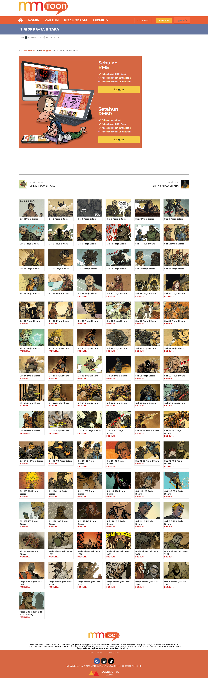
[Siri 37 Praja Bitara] (89, 337)
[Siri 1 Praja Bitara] (31, 208)
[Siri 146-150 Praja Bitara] (118, 510)
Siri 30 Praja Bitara (174, 321)
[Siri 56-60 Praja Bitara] (118, 419)
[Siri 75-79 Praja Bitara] (60, 450)
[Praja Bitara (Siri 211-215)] (147, 570)
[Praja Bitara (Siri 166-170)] (60, 540)
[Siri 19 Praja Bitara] (31, 282)
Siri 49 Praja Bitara (30, 430)
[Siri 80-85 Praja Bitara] (89, 450)
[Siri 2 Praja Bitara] (60, 208)
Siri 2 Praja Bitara (58, 219)
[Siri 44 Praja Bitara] (60, 392)
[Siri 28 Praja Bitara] (118, 310)
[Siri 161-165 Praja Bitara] (31, 540)
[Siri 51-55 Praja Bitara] (89, 419)
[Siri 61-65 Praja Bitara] (147, 419)
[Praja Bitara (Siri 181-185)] (147, 540)
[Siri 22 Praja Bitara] (118, 282)
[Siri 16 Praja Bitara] (118, 257)
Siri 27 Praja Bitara (88, 321)
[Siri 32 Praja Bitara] (60, 337)
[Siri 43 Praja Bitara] (31, 392)
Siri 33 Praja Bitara (116, 348)
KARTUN (52, 20)
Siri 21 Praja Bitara (87, 293)
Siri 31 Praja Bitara (30, 348)
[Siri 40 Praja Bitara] (118, 364)
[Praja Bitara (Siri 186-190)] (176, 540)
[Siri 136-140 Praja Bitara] (60, 510)
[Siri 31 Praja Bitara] (31, 337)
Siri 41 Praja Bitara (145, 375)
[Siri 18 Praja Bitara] (176, 257)
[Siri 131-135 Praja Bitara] (31, 510)
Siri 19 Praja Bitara (30, 293)
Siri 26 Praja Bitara (59, 321)
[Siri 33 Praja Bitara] (118, 337)
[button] (143, 20)
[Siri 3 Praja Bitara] (89, 208)
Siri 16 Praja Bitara (116, 268)
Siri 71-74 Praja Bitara (31, 461)
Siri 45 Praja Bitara (88, 403)
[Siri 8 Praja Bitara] (60, 232)
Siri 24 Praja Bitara (174, 293)
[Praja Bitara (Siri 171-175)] (89, 540)
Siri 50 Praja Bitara (59, 430)
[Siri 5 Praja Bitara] (147, 208)
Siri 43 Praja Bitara (30, 403)
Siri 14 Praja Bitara (59, 268)
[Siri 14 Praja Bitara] (60, 257)
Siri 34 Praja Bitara (145, 348)
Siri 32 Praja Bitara (59, 348)
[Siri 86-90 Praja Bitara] (118, 450)
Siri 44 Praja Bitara (59, 403)
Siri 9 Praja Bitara (87, 243)
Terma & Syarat (96, 653)
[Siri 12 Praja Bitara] (176, 232)
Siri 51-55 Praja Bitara (89, 430)
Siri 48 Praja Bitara (174, 403)
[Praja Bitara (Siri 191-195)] (31, 570)
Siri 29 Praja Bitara (145, 321)
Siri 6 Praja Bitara (173, 219)
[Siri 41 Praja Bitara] (147, 364)
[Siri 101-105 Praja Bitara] (31, 480)
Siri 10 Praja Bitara (116, 243)
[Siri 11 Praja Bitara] (147, 232)
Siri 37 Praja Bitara (88, 348)
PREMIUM (100, 20)
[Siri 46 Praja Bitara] (118, 392)
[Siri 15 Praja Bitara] (89, 257)
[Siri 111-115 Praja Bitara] (89, 480)
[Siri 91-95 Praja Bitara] (147, 450)
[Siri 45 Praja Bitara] (89, 392)
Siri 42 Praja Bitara (174, 375)
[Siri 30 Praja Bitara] (176, 310)
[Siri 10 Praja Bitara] (118, 232)
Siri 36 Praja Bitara (30, 375)
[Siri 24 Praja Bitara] (176, 282)
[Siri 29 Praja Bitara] (147, 310)
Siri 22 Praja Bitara (116, 293)
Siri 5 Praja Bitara (144, 219)
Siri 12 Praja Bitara (174, 243)
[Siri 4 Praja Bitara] (118, 208)
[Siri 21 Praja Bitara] (89, 282)
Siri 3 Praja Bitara (87, 219)
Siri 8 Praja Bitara (58, 243)
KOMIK (33, 20)
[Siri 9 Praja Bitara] (89, 232)
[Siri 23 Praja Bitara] (147, 282)
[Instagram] (104, 661)
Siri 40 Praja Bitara (116, 375)
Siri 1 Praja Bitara (29, 219)
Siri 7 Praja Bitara (29, 243)
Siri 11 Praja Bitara (145, 243)
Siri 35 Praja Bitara (174, 348)
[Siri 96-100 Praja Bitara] (176, 450)
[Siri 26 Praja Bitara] (60, 310)
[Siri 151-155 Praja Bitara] (147, 510)
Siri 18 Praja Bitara (174, 268)
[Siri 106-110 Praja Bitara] (60, 480)
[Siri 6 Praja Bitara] (176, 208)
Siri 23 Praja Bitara (145, 293)
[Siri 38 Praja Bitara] (89, 364)
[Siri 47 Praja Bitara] (147, 392)
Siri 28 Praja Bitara (116, 321)
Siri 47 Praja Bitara (145, 403)
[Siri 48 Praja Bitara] (176, 392)
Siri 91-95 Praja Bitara (147, 461)
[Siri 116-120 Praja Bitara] (118, 480)
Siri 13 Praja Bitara (30, 268)
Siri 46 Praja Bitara (116, 403)
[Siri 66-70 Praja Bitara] (176, 419)
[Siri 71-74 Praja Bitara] (31, 450)
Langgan (46, 50)
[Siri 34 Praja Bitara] (147, 337)
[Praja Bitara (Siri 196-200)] (60, 570)
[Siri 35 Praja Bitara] (176, 337)
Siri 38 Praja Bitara (88, 375)
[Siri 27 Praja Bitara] (89, 310)
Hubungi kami (113, 653)
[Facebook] (97, 661)
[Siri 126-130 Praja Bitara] (176, 480)
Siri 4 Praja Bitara (116, 219)
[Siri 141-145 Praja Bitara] (89, 510)
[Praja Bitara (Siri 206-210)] (118, 570)
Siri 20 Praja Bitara (59, 293)
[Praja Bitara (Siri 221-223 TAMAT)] (31, 600)
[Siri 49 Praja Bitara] (31, 419)
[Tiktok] (111, 661)
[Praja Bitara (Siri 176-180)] (118, 540)
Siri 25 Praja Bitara (30, 321)
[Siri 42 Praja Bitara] (176, 364)
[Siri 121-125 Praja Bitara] (147, 480)
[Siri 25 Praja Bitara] (31, 310)
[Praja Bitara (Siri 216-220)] (176, 570)
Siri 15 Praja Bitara (87, 268)
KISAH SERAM (75, 20)
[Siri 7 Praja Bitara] (31, 232)
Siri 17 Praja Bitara (145, 268)
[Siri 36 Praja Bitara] (31, 364)
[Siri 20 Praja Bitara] (60, 282)
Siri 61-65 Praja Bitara (147, 430)
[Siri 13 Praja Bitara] (31, 257)
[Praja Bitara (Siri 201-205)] (89, 570)
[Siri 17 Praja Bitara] (147, 257)
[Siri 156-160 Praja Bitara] (176, 510)
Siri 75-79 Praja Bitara (60, 461)
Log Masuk (29, 50)
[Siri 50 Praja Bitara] (60, 419)
